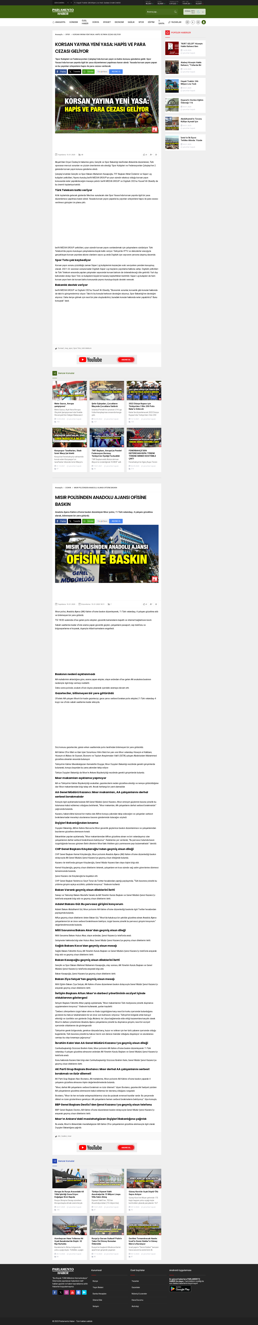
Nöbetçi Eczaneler (139, 1294)
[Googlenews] (78, 1292)
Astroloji (135, 1306)
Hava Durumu (137, 1300)
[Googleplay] (84, 1292)
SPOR (67, 34)
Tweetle (76, 72)
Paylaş (63, 72)
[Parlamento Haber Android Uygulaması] (180, 1292)
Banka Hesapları (99, 1294)
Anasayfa (58, 34)
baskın (64, 1136)
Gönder (90, 72)
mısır (69, 1136)
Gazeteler (136, 1287)
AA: (59, 1136)
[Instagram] (66, 1292)
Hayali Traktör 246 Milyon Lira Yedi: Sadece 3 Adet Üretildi (98, 3)
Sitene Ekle (97, 1300)
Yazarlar (135, 1281)
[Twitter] (60, 1292)
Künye (95, 1281)
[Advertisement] (107, 142)
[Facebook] (54, 1292)
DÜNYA (68, 488)
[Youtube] (72, 1292)
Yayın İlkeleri (98, 1287)
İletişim (96, 1306)
